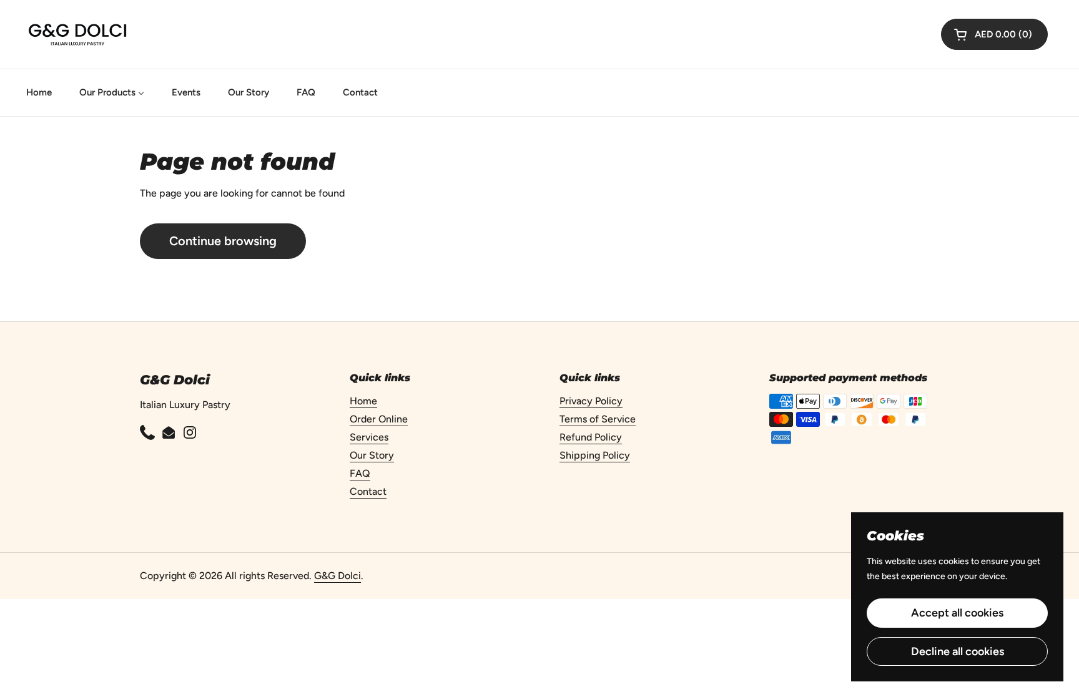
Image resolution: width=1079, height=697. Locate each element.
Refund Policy (590, 437)
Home (363, 401)
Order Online (379, 419)
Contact (368, 491)
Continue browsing (223, 240)
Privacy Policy (591, 401)
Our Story (372, 455)
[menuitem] (39, 93)
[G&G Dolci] (77, 35)
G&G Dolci (337, 576)
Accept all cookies (957, 613)
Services (369, 437)
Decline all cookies (957, 651)
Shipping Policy (594, 455)
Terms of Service (597, 419)
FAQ (360, 473)
